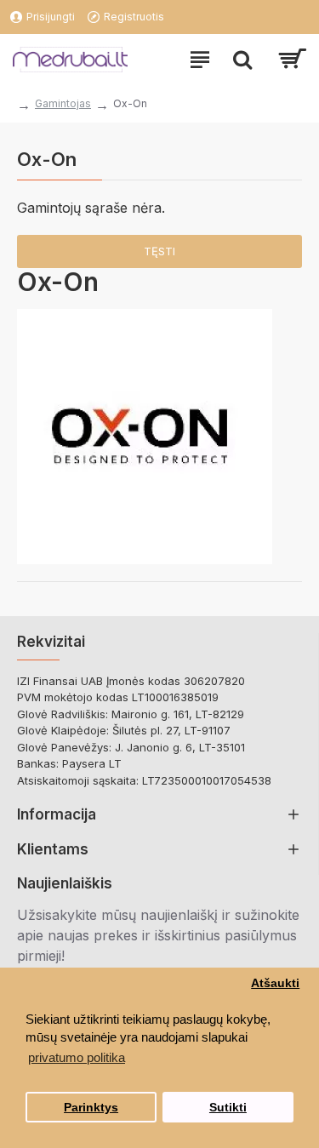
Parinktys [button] (91, 1107)
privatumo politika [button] (76, 1057)
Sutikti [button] (228, 1107)
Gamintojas (63, 103)
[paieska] (242, 59)
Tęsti (159, 251)
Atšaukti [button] (275, 983)
